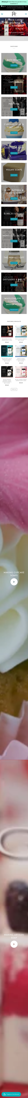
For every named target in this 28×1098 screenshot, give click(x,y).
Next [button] (25, 29)
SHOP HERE (20, 29)
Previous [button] (2, 29)
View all (14, 389)
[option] (14, 27)
